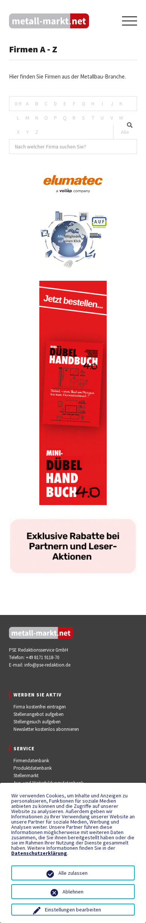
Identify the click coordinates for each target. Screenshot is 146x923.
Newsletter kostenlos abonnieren (46, 729)
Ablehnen (73, 891)
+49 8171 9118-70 (42, 657)
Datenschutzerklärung (39, 853)
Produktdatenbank (32, 768)
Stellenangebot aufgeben (38, 714)
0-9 (18, 103)
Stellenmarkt (26, 775)
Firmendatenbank (31, 760)
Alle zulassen (73, 873)
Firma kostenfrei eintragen (39, 707)
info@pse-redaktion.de (47, 665)
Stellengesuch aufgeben (37, 722)
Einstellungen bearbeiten (73, 909)
